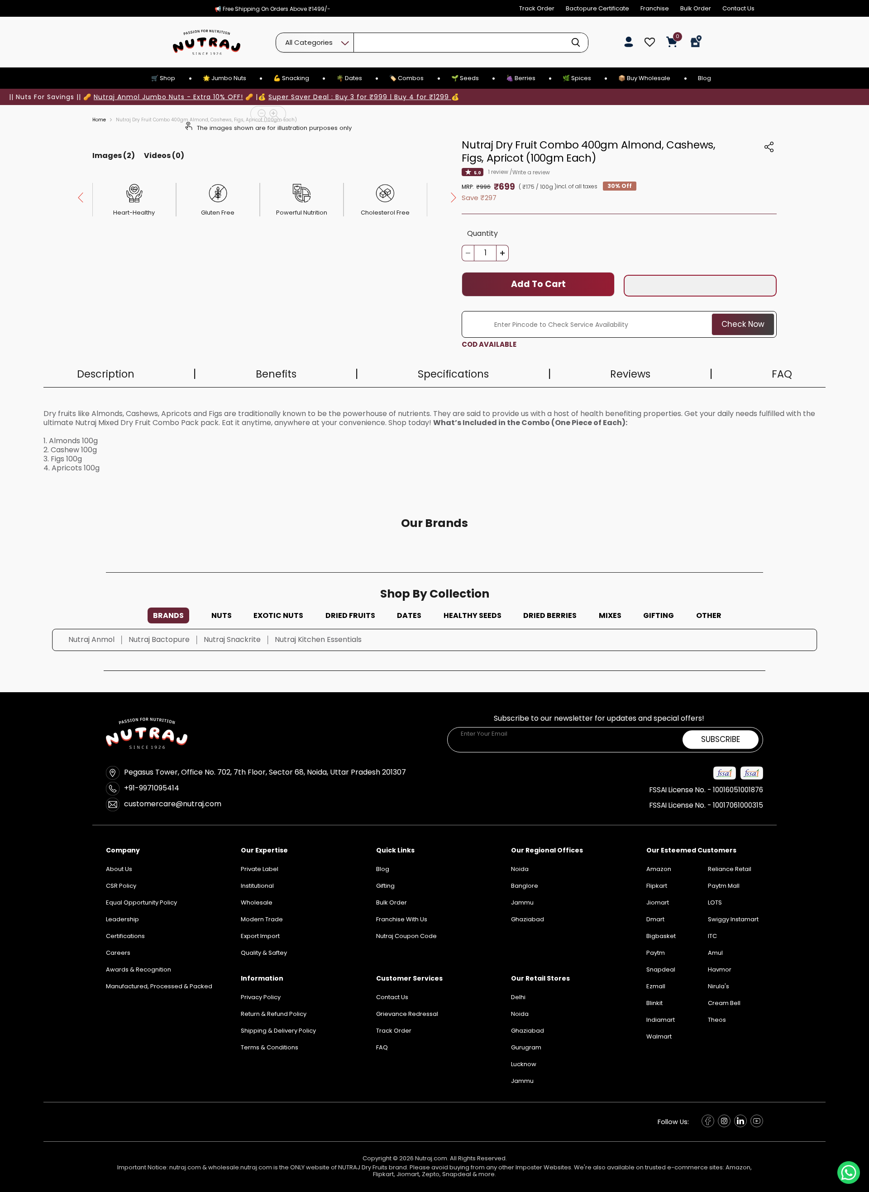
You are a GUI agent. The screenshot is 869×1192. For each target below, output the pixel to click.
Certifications (125, 936)
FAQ (382, 1047)
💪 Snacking (291, 78)
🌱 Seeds (465, 78)
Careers (118, 952)
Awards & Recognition (138, 969)
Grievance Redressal (407, 1014)
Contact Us (738, 8)
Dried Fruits (350, 615)
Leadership (122, 919)
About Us (119, 869)
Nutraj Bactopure (159, 639)
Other (708, 615)
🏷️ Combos (406, 78)
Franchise (654, 8)
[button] (700, 286)
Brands (168, 615)
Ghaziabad (527, 1030)
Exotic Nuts (278, 615)
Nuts (221, 615)
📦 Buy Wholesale (644, 78)
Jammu (522, 1081)
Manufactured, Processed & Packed (159, 986)
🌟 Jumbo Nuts (224, 78)
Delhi (518, 997)
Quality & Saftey (264, 952)
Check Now (742, 324)
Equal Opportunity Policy (141, 902)
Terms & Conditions (269, 1047)
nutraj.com (185, 1167)
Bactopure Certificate (597, 8)
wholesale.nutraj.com (240, 1167)
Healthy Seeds (472, 615)
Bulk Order (695, 8)
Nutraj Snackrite (232, 639)
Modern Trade (262, 919)
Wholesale (256, 902)
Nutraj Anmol (91, 639)
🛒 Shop (163, 78)
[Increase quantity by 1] (503, 253)
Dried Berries (550, 615)
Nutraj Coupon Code (406, 936)
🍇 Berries (520, 78)
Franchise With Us (401, 919)
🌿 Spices (577, 78)
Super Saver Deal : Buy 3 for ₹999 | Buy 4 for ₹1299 (359, 96)
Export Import (260, 936)
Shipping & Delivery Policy (278, 1030)
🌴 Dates (349, 78)
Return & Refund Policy (273, 1014)
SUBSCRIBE (720, 739)
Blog (704, 78)
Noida (520, 1014)
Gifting (658, 615)
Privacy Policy (261, 997)
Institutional (257, 885)
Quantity (482, 233)
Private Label (259, 869)
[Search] (575, 42)
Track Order (536, 8)
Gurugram (526, 1047)
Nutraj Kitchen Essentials (318, 639)
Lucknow (523, 1064)
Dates (409, 615)
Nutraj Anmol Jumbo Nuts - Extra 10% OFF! (168, 96)
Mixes (610, 615)
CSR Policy (121, 885)
